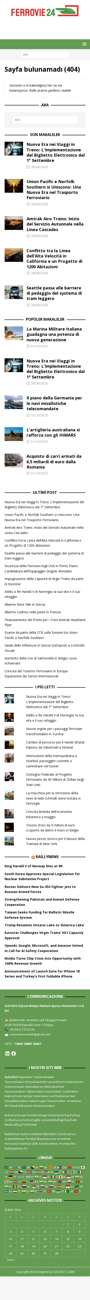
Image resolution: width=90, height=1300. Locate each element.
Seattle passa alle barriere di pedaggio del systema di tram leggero (54, 293)
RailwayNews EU (16, 1148)
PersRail (30, 1139)
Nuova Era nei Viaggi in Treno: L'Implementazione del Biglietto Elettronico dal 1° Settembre (49, 701)
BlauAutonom (46, 1139)
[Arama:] (45, 54)
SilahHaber (40, 1096)
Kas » (11, 1260)
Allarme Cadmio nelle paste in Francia (33, 612)
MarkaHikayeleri (21, 1106)
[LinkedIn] (7, 1053)
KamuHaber (53, 1091)
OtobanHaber (56, 1101)
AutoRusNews (48, 1144)
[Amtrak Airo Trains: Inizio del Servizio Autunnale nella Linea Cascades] (14, 223)
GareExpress (67, 1134)
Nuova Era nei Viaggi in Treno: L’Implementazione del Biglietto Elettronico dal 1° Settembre (56, 152)
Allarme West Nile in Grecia (25, 604)
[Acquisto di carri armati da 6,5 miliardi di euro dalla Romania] (14, 460)
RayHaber (25, 1077)
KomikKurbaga (36, 1115)
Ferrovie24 (12, 1144)
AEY (7, 1106)
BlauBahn (50, 1134)
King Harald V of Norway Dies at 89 (33, 866)
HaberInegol (37, 1101)
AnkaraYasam (14, 1087)
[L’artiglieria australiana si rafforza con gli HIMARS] (14, 434)
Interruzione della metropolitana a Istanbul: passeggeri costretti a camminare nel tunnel (51, 761)
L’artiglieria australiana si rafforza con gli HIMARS (53, 432)
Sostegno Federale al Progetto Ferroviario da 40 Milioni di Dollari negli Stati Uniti (55, 779)
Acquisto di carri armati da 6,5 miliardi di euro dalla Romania (54, 461)
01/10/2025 (39, 346)
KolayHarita (56, 1115)
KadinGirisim (74, 1082)
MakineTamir (14, 1096)
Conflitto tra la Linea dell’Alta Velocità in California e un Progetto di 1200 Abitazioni (54, 258)
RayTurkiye (72, 1115)
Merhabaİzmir (54, 1087)
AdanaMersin (34, 1087)
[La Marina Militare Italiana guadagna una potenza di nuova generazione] (14, 333)
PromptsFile (67, 1144)
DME (35, 1144)
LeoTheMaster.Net (62, 1096)
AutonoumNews (32, 1134)
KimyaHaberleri (36, 1082)
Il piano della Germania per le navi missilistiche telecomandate (54, 403)
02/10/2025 (39, 415)
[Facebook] (13, 1053)
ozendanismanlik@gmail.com (30, 1034)
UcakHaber (70, 1091)
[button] (83, 44)
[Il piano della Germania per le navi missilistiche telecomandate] (14, 402)
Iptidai (28, 1096)
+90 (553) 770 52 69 (21, 1029)
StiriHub (25, 1144)
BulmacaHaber (44, 1106)
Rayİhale (70, 1120)
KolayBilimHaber (16, 1101)
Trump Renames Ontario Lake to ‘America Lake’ (44, 925)
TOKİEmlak (29, 1124)
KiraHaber (74, 1101)
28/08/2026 (39, 167)
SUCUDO (11, 1077)
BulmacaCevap (15, 1115)
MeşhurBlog (13, 1124)
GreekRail (64, 1139)
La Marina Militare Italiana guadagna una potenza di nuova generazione (54, 334)
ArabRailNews (14, 1139)
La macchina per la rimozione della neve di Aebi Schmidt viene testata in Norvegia (53, 798)
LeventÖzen (56, 1082)
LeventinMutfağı (52, 1120)
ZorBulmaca (13, 1120)
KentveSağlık (31, 1120)
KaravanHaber (15, 1091)
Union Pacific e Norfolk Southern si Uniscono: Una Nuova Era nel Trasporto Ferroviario (54, 189)
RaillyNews (47, 856)
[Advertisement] (47, 27)
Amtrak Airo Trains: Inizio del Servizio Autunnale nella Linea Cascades (55, 224)
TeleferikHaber (43, 1077)
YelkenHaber (35, 1091)
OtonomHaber (15, 1082)
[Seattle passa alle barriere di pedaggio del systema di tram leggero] (14, 292)
